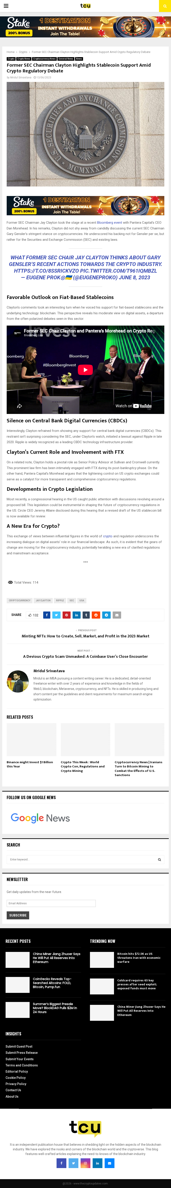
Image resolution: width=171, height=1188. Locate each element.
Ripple (60, 600)
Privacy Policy (16, 1084)
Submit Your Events (20, 1059)
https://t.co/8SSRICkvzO (46, 271)
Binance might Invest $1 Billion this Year (30, 764)
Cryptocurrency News (44, 59)
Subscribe (17, 915)
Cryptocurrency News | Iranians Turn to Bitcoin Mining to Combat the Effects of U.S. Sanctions (138, 768)
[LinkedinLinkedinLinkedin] (97, 1163)
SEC (71, 600)
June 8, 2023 (134, 277)
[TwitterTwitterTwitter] (73, 1163)
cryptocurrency (19, 600)
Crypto (11, 59)
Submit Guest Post (19, 1046)
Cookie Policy (16, 1077)
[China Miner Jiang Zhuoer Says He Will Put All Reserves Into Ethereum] (18, 960)
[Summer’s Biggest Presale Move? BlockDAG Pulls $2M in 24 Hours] (18, 1010)
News (79, 59)
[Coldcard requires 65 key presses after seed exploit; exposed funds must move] (102, 986)
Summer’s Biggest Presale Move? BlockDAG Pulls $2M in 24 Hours (55, 1008)
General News (66, 59)
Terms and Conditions (22, 1065)
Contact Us (13, 1090)
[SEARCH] (159, 859)
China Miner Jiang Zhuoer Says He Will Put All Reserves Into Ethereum (56, 958)
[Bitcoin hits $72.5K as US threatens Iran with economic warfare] (102, 960)
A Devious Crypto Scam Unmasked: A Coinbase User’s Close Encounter (85, 656)
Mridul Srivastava (20, 77)
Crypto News (23, 59)
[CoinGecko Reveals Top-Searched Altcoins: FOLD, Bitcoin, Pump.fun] (18, 985)
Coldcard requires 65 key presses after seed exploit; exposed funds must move (137, 984)
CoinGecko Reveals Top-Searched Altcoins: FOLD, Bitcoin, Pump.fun (52, 983)
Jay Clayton (43, 600)
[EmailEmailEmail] (109, 1163)
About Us (12, 1096)
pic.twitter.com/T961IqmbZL (118, 271)
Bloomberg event (109, 223)
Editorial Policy (17, 1071)
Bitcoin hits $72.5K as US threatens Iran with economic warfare (139, 957)
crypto (107, 536)
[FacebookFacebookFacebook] (61, 1163)
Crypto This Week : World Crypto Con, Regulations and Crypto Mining (83, 766)
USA (81, 600)
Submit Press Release (22, 1052)
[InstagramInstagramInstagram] (85, 1163)
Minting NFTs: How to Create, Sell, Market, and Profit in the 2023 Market (85, 636)
